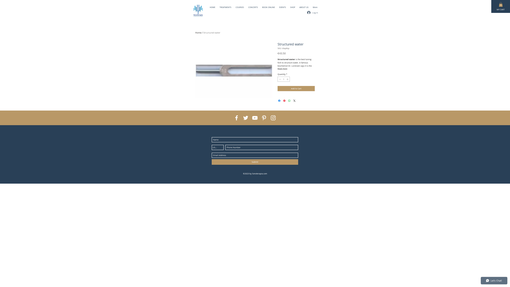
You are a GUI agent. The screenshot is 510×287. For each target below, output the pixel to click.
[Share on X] (294, 100)
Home (198, 32)
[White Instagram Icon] (273, 118)
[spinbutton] (284, 79)
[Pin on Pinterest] (284, 100)
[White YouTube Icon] (255, 118)
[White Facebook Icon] (236, 118)
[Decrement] (280, 79)
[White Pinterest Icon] (264, 118)
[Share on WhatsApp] (289, 100)
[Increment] (288, 79)
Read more (282, 68)
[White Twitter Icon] (245, 118)
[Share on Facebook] (279, 100)
